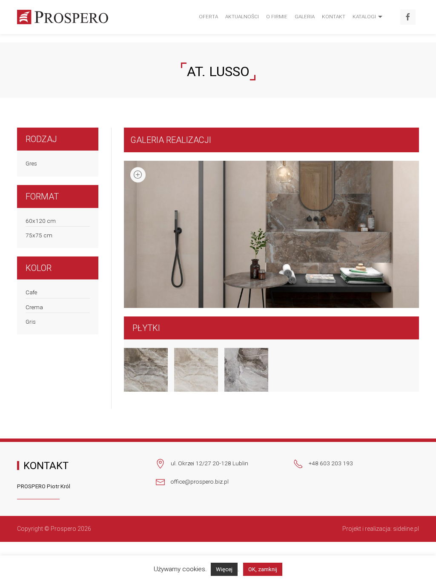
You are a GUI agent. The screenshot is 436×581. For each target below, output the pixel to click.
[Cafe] (143, 370)
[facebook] (407, 17)
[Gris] (243, 370)
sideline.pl (406, 528)
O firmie (276, 17)
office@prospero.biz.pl (200, 481)
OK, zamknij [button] (262, 569)
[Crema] (193, 370)
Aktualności (242, 17)
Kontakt (333, 17)
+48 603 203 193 (331, 463)
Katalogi (364, 17)
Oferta (208, 17)
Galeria (305, 17)
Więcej (224, 569)
